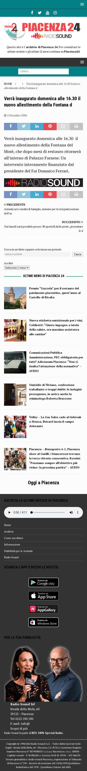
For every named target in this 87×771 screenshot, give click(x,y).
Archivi (8, 263)
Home (7, 525)
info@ (25, 724)
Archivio (9, 531)
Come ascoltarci (13, 538)
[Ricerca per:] (43, 71)
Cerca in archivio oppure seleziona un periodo (33, 249)
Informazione (12, 544)
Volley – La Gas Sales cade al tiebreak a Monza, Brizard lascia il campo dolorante (55, 421)
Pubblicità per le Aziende (18, 551)
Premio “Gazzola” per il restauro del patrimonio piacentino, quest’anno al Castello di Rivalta (55, 292)
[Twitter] (39, 13)
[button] (81, 4)
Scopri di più (19, 728)
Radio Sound (11, 557)
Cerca (77, 254)
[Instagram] (55, 13)
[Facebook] (32, 13)
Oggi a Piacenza (43, 482)
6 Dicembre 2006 (17, 115)
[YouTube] (47, 13)
